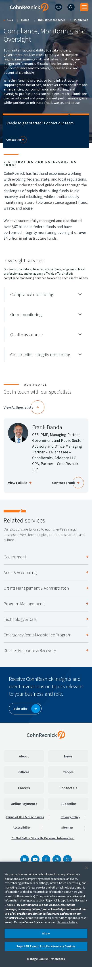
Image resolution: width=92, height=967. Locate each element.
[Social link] (24, 859)
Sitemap (67, 827)
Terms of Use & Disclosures (25, 817)
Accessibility (22, 827)
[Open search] (71, 7)
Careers (24, 788)
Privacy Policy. (67, 922)
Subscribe (68, 803)
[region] (46, 914)
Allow (46, 933)
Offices (23, 772)
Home (25, 20)
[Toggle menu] (84, 7)
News (68, 756)
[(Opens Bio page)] (18, 433)
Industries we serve (51, 20)
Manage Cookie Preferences (46, 959)
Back (10, 20)
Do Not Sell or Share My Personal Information (42, 838)
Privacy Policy (70, 817)
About (24, 756)
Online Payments (24, 803)
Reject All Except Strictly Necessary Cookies (46, 946)
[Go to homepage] (46, 734)
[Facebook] (46, 859)
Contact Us (68, 788)
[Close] (87, 868)
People (68, 772)
